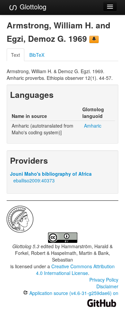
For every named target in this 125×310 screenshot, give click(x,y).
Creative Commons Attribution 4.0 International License (75, 269)
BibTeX (36, 54)
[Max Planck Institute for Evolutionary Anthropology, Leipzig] (20, 218)
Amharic (92, 125)
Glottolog (32, 6)
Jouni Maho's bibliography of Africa (51, 173)
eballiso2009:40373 (34, 180)
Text (15, 54)
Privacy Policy (103, 279)
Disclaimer (107, 286)
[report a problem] (94, 39)
